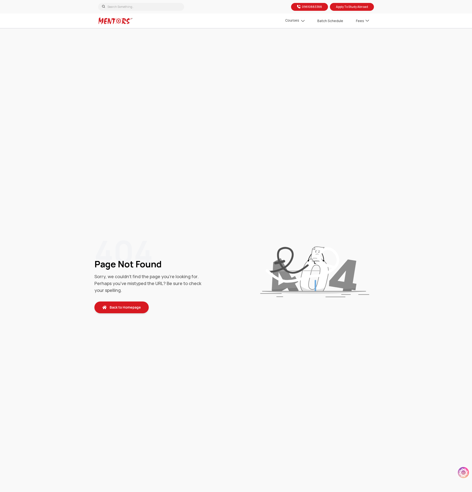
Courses (292, 20)
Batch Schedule (330, 20)
